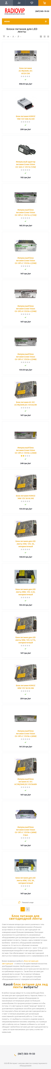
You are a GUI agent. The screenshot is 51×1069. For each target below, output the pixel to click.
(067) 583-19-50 (42, 11)
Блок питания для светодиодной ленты (25, 917)
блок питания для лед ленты (30, 986)
